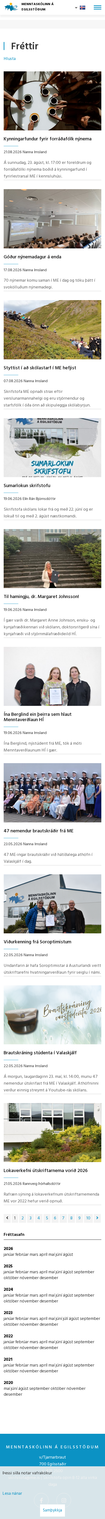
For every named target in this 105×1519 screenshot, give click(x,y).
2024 (8, 1289)
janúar (9, 1254)
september (84, 1272)
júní (59, 1254)
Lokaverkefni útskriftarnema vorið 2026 (46, 1171)
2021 (8, 1359)
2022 (8, 1336)
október (12, 1278)
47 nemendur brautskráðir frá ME (39, 831)
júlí (66, 1318)
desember (49, 1278)
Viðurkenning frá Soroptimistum (37, 942)
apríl (43, 1254)
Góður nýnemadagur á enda (32, 257)
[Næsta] (97, 1218)
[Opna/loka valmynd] (97, 7)
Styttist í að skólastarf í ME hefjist (40, 368)
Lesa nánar (12, 1493)
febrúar (22, 1254)
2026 (8, 1248)
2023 (8, 1312)
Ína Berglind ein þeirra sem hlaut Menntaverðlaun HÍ (38, 717)
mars (34, 1254)
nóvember (30, 1278)
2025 (8, 1266)
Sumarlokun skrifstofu (27, 486)
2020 (8, 1382)
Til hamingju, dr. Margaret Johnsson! (41, 597)
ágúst (68, 1254)
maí (52, 1254)
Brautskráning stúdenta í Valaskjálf (40, 1053)
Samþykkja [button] (52, 1510)
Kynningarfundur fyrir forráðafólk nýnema (48, 139)
